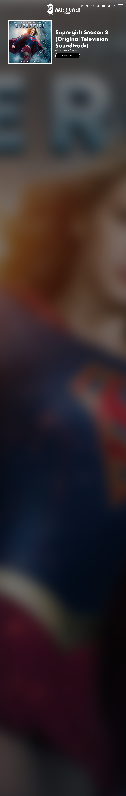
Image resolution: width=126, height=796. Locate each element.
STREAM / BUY (67, 55)
